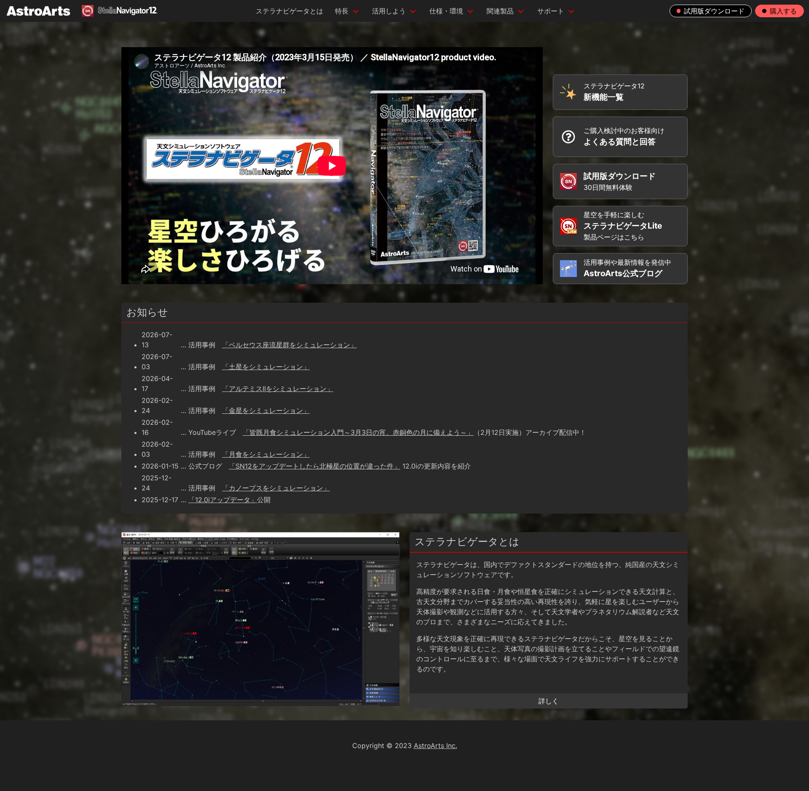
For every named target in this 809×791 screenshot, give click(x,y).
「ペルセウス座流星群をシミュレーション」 (289, 345)
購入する (783, 11)
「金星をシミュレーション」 (266, 410)
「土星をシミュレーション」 (266, 366)
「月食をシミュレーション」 (266, 454)
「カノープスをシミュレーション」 (276, 488)
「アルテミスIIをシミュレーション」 (277, 388)
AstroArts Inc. (435, 745)
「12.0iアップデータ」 (222, 499)
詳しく (548, 701)
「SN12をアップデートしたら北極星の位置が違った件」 (314, 466)
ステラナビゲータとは (289, 11)
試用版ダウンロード (714, 11)
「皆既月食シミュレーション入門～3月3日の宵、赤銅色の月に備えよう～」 (358, 432)
